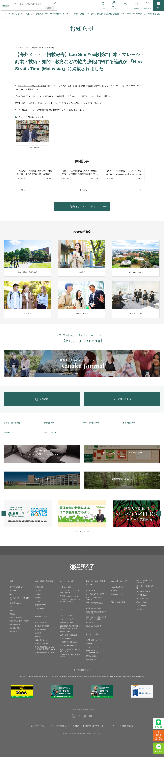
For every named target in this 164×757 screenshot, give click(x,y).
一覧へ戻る (82, 190)
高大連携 (114, 591)
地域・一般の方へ (51, 432)
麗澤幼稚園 (108, 677)
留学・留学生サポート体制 (95, 594)
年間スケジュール (66, 615)
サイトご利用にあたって (60, 726)
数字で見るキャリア (93, 647)
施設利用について (117, 594)
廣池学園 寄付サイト (122, 677)
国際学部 (38, 591)
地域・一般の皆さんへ (144, 602)
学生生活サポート (66, 639)
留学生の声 (89, 623)
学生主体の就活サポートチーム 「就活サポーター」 (96, 652)
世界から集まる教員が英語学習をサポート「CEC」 (96, 618)
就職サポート (90, 644)
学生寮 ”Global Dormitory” (69, 596)
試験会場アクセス (41, 640)
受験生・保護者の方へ (13, 423)
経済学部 (38, 594)
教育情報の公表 (14, 624)
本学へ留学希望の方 (143, 591)
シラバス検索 (39, 608)
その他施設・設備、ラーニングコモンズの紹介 (70, 600)
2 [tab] (80, 531)
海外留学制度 (90, 590)
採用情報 (76, 726)
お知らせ (15, 14)
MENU (159, 8)
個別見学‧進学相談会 (42, 626)
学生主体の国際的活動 (93, 608)
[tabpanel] (28, 513)
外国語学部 (39, 587)
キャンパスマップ (66, 619)
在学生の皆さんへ (142, 598)
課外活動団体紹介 (66, 623)
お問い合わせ (141, 605)
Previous (4, 513)
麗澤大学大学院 (60, 677)
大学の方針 (13, 610)
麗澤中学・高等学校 (75, 677)
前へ (23, 190)
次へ (141, 190)
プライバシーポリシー (39, 726)
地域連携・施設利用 (119, 581)
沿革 (11, 607)
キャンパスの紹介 (67, 581)
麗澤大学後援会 (138, 677)
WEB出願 (38, 636)
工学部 (37, 601)
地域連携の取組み (117, 587)
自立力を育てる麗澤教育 (68, 635)
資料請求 (139, 609)
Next (159, 513)
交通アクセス (14, 631)
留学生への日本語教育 (93, 626)
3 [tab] (84, 531)
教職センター (65, 631)
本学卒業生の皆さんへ (144, 595)
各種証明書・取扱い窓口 (68, 642)
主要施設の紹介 (65, 587)
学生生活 (63, 609)
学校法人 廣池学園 (28, 677)
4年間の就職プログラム (94, 640)
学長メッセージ (14, 594)
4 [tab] (88, 531)
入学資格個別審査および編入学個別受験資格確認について (45, 648)
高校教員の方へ (50, 423)
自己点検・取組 (14, 628)
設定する (50, 8)
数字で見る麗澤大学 (16, 587)
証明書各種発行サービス (68, 646)
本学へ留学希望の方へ (92, 423)
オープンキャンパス (42, 622)
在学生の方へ (9, 432)
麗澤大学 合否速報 (41, 644)
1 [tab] (76, 531)
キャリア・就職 (92, 634)
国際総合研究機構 (118, 602)
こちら (30, 103)
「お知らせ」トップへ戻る (82, 206)
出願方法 (38, 633)
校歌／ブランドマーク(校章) (19, 621)
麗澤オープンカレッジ (45, 677)
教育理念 (12, 591)
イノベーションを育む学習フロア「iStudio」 (70, 591)
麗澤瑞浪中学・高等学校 (94, 677)
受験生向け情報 (41, 616)
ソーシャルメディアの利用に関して (119, 726)
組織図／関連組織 (15, 617)
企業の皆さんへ (91, 660)
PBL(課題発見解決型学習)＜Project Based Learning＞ (70, 627)
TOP (5, 14)
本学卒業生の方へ (130, 423)
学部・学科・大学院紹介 (45, 581)
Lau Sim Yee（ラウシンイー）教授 (32, 86)
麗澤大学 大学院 (40, 605)
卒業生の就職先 (91, 656)
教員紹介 (12, 614)
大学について (14, 581)
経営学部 (38, 598)
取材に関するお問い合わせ (93, 726)
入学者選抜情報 (40, 629)
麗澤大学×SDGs (15, 603)
